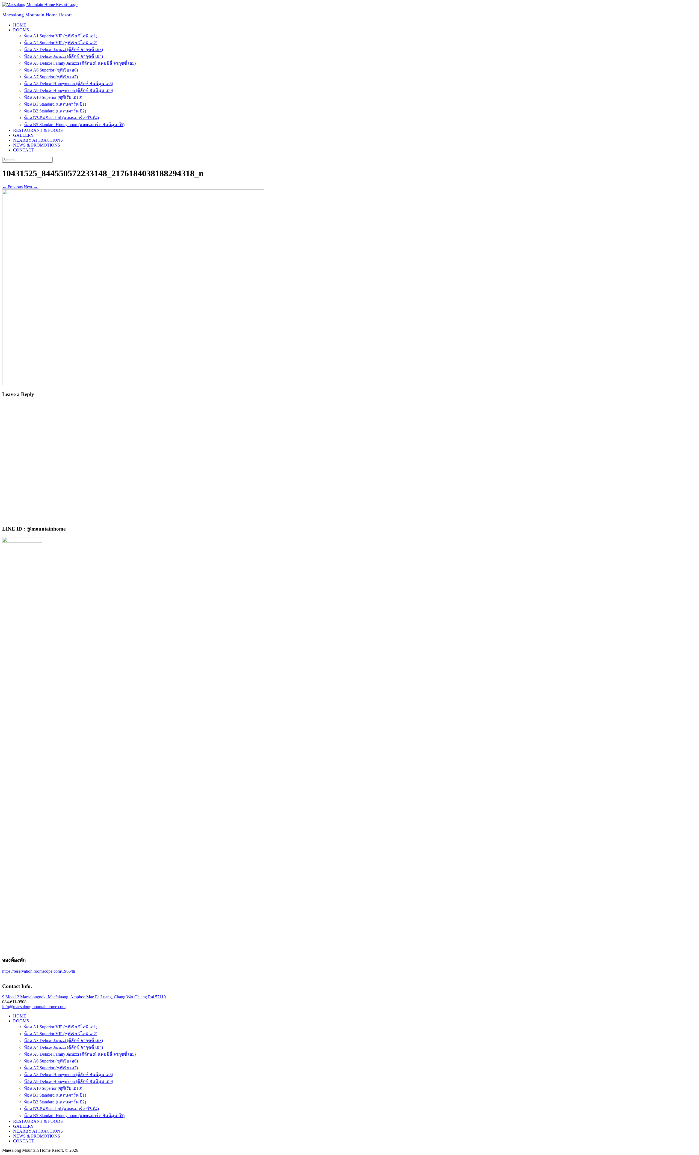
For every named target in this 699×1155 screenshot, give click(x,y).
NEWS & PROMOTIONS (36, 145)
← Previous (12, 186)
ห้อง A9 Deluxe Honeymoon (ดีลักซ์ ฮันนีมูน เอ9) (68, 90)
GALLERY (23, 135)
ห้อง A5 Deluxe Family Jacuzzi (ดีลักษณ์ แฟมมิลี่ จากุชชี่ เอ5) (80, 63)
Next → (31, 186)
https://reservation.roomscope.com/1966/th (38, 971)
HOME (19, 25)
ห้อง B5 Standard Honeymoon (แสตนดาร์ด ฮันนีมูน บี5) (74, 124)
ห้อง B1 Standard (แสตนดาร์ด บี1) (55, 104)
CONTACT (23, 150)
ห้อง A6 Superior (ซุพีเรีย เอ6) (51, 70)
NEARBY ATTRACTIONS (38, 140)
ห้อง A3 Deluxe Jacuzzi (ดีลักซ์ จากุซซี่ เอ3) (63, 49)
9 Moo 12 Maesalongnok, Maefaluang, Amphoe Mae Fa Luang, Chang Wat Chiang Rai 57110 (84, 997)
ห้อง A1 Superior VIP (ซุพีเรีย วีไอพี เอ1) (60, 36)
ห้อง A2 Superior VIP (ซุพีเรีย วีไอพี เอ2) (60, 42)
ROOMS (21, 30)
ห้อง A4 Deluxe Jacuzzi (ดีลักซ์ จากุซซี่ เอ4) (63, 56)
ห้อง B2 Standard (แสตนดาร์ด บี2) (55, 111)
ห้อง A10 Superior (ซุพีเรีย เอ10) (53, 97)
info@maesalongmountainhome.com (34, 1006)
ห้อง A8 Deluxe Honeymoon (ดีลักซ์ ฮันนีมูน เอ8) (68, 83)
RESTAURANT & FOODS (38, 130)
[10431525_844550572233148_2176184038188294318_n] (133, 383)
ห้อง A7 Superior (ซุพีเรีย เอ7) (51, 77)
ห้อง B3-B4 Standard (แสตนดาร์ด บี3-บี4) (61, 117)
